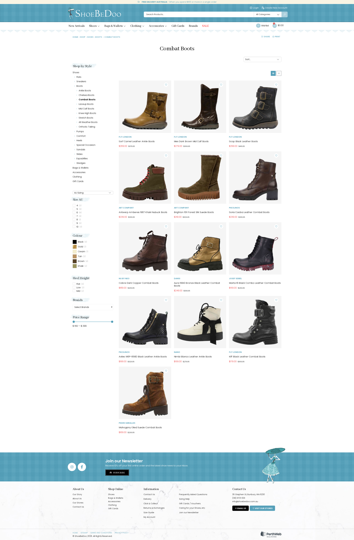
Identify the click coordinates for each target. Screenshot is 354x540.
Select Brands (81, 307)
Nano (177, 352)
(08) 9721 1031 (238, 498)
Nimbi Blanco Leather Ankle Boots (193, 356)
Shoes (90, 37)
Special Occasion (85, 145)
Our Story (77, 494)
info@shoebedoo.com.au (245, 501)
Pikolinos (234, 207)
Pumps (80, 131)
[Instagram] (72, 467)
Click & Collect (151, 503)
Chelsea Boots (86, 95)
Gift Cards (78, 181)
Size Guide (149, 512)
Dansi (177, 278)
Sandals (80, 149)
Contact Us (78, 506)
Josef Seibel (235, 278)
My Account (149, 517)
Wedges (80, 163)
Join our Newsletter (189, 512)
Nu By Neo (124, 278)
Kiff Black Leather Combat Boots (247, 356)
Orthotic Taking (87, 126)
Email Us (241, 508)
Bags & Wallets (80, 167)
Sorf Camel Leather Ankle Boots (137, 141)
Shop (82, 37)
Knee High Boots (87, 113)
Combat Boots (87, 99)
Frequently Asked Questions (193, 494)
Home (75, 37)
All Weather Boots (88, 122)
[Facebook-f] (82, 467)
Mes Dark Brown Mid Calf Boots (191, 141)
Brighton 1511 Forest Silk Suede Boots (194, 212)
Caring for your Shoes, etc (192, 508)
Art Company (126, 207)
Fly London (125, 137)
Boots (98, 37)
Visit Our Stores (263, 508)
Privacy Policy (121, 532)
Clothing (77, 176)
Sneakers (81, 81)
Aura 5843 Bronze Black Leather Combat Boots (197, 284)
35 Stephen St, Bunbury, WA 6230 (248, 494)
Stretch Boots (86, 117)
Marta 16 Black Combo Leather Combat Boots (255, 283)
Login (256, 7)
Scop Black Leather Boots (243, 141)
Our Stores (78, 502)
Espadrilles (82, 158)
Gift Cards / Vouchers (190, 503)
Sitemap (84, 532)
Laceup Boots (86, 104)
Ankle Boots (85, 90)
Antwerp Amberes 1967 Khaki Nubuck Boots (143, 212)
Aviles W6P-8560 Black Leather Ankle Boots (143, 356)
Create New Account (276, 7)
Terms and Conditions (101, 532)
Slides (79, 154)
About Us (77, 498)
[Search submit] (285, 14)
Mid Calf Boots (86, 108)
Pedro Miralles (127, 423)
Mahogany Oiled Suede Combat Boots (140, 427)
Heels (79, 140)
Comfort (81, 136)
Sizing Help (184, 499)
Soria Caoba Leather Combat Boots (249, 212)
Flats (78, 77)
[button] (94, 26)
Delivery (147, 499)
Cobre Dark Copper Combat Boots (138, 283)
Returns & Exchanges (154, 508)
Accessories (79, 172)
